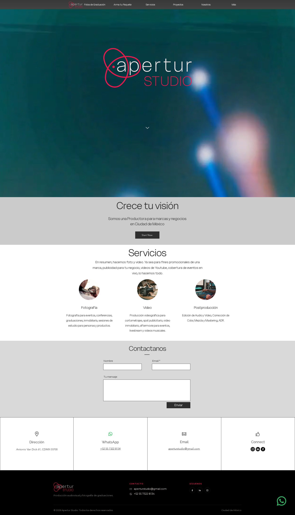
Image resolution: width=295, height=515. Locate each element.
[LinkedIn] (258, 449)
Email (155, 361)
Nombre (108, 361)
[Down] (147, 128)
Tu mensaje (110, 376)
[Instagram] (253, 449)
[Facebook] (263, 449)
